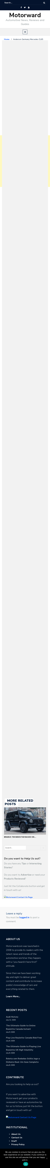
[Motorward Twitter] (25, 7)
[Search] (44, 3)
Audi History (12, 1017)
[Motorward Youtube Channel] (28, 7)
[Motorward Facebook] (21, 7)
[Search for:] (12, 2)
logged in (24, 917)
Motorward (25, 15)
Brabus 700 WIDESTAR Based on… (20, 837)
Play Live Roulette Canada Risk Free (24, 1037)
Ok (26, 1164)
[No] (46, 1158)
